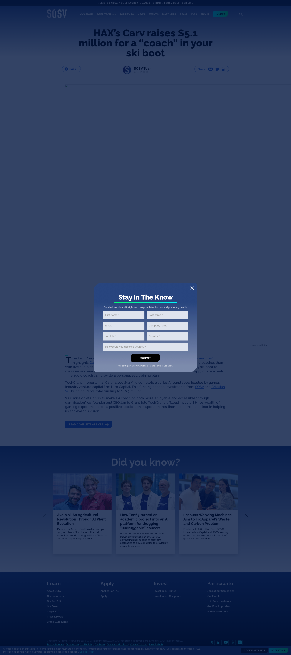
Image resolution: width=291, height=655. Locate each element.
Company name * (159, 325)
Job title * (110, 336)
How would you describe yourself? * (126, 346)
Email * (109, 325)
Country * (154, 336)
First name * (112, 315)
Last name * (156, 315)
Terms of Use (161, 366)
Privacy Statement (143, 366)
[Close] (192, 288)
